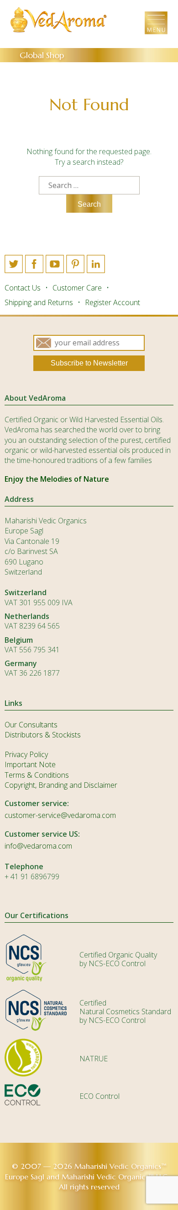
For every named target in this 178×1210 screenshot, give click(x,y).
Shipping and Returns (39, 302)
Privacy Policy (26, 754)
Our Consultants (31, 725)
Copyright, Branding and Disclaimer (61, 785)
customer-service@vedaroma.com (60, 815)
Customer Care (77, 288)
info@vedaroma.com (38, 846)
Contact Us (23, 288)
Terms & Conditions (37, 775)
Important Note (30, 764)
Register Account (112, 302)
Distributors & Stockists (43, 735)
